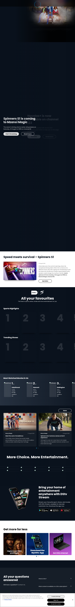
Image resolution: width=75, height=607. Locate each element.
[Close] (72, 599)
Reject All (56, 600)
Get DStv (10, 137)
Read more (25, 137)
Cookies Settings (55, 596)
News (65, 410)
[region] (37, 600)
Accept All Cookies (56, 604)
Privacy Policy (8, 599)
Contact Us (21, 585)
